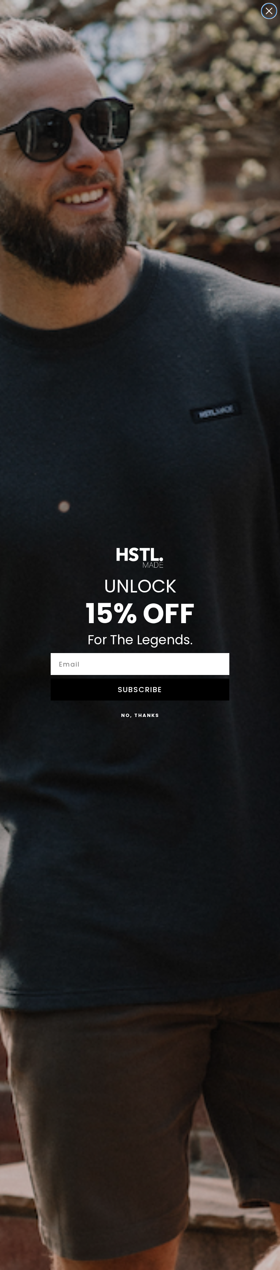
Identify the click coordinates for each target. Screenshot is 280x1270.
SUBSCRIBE (140, 689)
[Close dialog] (269, 11)
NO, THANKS (140, 715)
